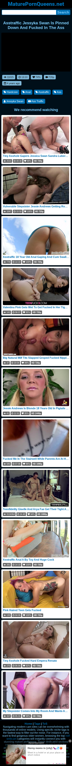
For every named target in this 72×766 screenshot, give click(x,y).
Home (28, 723)
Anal (28, 92)
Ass (58, 92)
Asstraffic (43, 92)
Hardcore (12, 92)
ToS (44, 723)
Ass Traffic (37, 101)
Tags (37, 723)
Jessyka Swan (14, 101)
